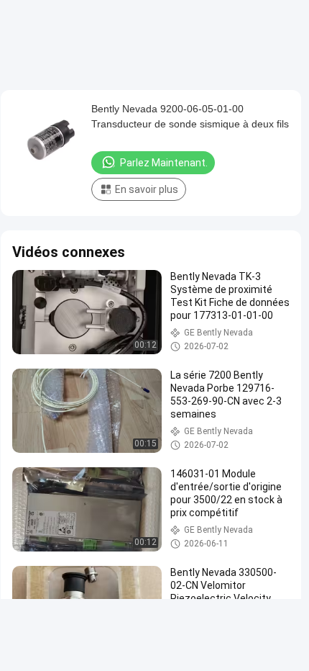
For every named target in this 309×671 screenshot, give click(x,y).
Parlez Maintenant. (164, 162)
